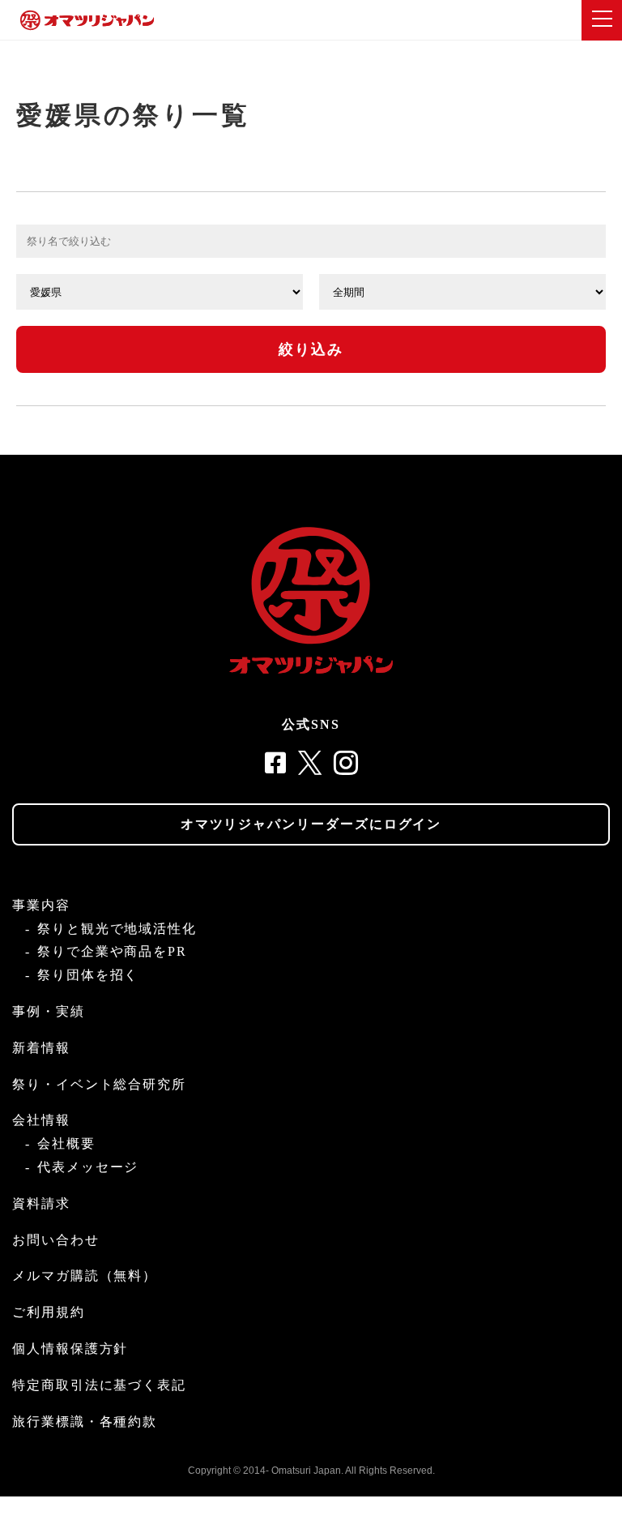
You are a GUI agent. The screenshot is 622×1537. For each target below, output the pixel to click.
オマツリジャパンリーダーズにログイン (311, 824)
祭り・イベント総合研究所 (99, 1084)
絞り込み (311, 349)
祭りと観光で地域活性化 (117, 928)
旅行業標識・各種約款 (84, 1421)
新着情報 (41, 1048)
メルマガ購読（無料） (84, 1275)
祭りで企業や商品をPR (112, 951)
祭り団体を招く (87, 975)
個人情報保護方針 (70, 1348)
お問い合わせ (56, 1240)
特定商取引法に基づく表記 (99, 1385)
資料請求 (41, 1203)
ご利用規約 (48, 1312)
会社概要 (66, 1143)
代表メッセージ (87, 1167)
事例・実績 (48, 1011)
